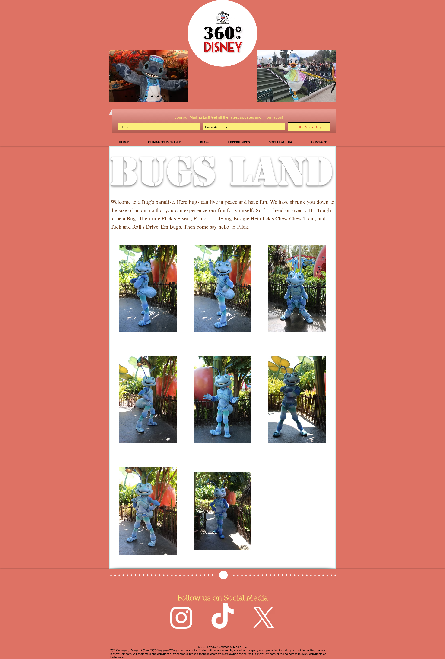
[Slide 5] (158, 96)
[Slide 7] (164, 96)
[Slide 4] (146, 96)
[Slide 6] (138, 96)
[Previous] (116, 76)
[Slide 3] (132, 96)
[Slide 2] (126, 96)
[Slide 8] (171, 96)
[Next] (180, 76)
